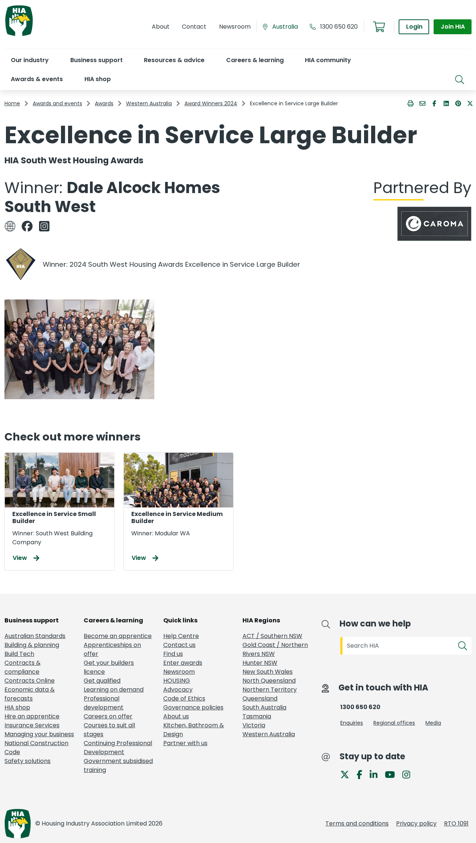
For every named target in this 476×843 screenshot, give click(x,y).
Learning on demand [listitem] (114, 689)
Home (12, 103)
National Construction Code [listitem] (36, 747)
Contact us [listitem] (179, 645)
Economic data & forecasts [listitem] (29, 694)
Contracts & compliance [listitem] (22, 667)
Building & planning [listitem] (31, 645)
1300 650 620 (339, 26)
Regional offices (394, 723)
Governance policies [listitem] (193, 707)
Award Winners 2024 (210, 103)
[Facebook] (362, 774)
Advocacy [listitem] (178, 689)
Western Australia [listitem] (268, 734)
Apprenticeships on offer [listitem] (112, 649)
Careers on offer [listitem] (108, 716)
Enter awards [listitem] (182, 662)
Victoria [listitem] (253, 725)
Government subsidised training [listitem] (118, 765)
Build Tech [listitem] (19, 654)
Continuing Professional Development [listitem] (118, 747)
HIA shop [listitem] (17, 707)
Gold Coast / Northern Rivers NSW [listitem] (275, 649)
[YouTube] (393, 774)
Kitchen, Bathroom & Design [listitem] (193, 729)
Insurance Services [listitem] (32, 725)
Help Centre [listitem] (181, 636)
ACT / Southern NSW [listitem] (272, 636)
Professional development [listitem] (103, 703)
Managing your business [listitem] (39, 734)
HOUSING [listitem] (176, 680)
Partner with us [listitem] (185, 743)
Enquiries (351, 723)
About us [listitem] (176, 716)
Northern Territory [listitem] (269, 689)
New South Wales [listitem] (267, 671)
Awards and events (57, 103)
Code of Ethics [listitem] (184, 698)
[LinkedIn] (376, 774)
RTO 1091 (456, 823)
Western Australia (149, 103)
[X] (347, 774)
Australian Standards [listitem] (34, 636)
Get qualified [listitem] (102, 680)
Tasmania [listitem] (256, 716)
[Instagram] (409, 774)
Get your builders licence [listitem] (109, 667)
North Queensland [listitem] (269, 680)
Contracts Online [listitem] (29, 680)
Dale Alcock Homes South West (112, 197)
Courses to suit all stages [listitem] (109, 729)
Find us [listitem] (173, 654)
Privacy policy (416, 823)
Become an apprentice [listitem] (118, 636)
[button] (29, 60)
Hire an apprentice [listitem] (32, 716)
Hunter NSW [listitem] (259, 662)
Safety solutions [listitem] (27, 761)
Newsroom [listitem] (179, 671)
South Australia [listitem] (264, 707)
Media (433, 723)
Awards (104, 103)
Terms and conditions (357, 823)
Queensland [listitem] (259, 698)
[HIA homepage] (18, 35)
